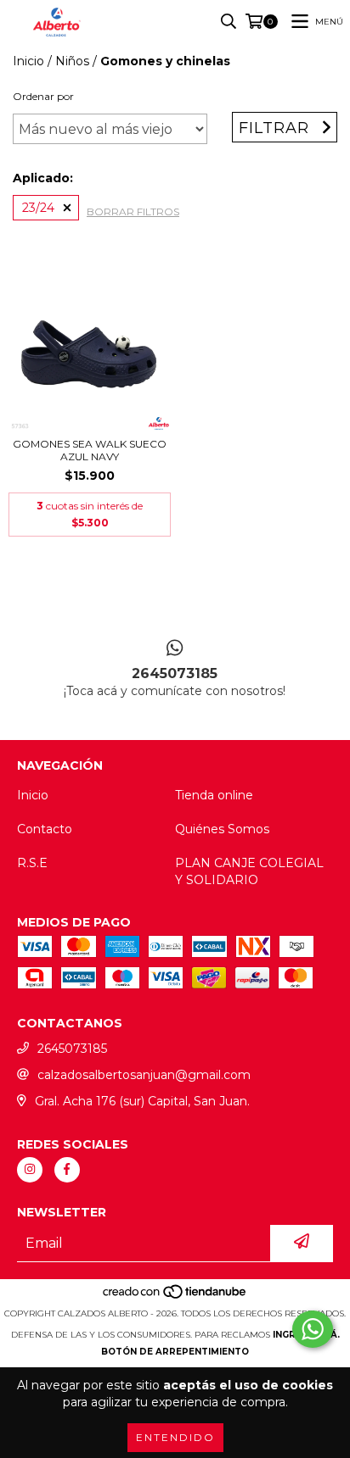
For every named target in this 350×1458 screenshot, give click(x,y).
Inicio (28, 61)
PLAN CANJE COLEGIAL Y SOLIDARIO (249, 871)
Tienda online (214, 795)
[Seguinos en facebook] (67, 1170)
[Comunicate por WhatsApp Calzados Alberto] (312, 1329)
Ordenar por (43, 96)
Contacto (44, 829)
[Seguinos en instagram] (29, 1170)
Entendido (175, 1437)
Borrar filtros (133, 211)
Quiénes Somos (222, 829)
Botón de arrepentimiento (175, 1351)
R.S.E (32, 863)
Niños (72, 61)
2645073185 (72, 1048)
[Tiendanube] (175, 1296)
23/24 (38, 207)
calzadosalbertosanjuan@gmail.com (144, 1074)
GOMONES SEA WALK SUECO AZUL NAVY (90, 450)
